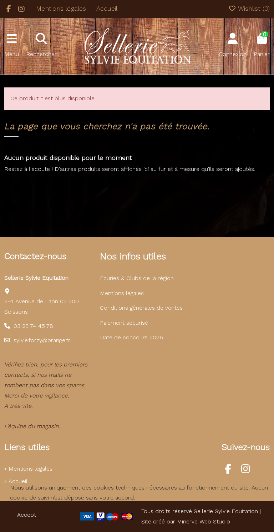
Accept (26, 514)
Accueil (106, 8)
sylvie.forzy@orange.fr (42, 340)
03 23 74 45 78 (33, 326)
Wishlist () (253, 8)
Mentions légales (62, 8)
